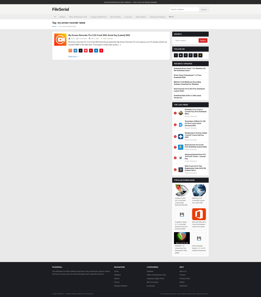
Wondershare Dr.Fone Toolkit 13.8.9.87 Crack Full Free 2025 (196, 135)
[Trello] (96, 50)
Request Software (120, 286)
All (55, 17)
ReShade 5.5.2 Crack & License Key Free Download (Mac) (195, 111)
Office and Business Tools (78, 17)
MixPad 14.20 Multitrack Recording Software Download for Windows (187, 83)
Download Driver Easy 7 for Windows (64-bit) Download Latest (190, 69)
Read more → (73, 56)
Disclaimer (183, 286)
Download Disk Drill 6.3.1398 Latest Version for (187, 97)
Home (54, 26)
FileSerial (60, 9)
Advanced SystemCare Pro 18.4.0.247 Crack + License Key (195, 156)
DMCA (182, 282)
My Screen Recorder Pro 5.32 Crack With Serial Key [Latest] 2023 (99, 35)
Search (204, 9)
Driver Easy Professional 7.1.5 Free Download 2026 (187, 76)
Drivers (116, 282)
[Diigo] (75, 50)
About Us (183, 271)
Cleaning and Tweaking (157, 17)
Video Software (141, 17)
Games (116, 278)
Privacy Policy (185, 278)
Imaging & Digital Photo (99, 17)
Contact (182, 275)
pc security (128, 17)
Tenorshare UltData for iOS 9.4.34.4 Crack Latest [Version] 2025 (195, 123)
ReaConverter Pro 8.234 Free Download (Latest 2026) (189, 90)
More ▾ (171, 17)
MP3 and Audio (115, 17)
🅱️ (70, 50)
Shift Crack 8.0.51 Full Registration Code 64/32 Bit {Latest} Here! (195, 168)
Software (63, 17)
